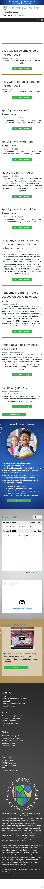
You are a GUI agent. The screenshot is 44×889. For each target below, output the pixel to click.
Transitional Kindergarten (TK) (14, 703)
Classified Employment (11, 718)
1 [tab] (19, 677)
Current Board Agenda (11, 736)
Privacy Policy (35, 869)
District (38, 572)
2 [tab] (22, 677)
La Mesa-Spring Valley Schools (18, 869)
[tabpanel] (22, 650)
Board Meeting (27, 527)
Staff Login (6, 872)
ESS (28, 572)
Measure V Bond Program (18, 172)
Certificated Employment (12, 716)
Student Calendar (9, 706)
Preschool (6, 701)
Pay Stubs (5, 725)
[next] (40, 517)
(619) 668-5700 (28, 862)
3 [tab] (25, 677)
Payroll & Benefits (9, 721)
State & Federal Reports (11, 738)
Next (42, 652)
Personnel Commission (11, 723)
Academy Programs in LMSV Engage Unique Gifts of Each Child (20, 296)
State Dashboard (8, 745)
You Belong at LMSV (14, 388)
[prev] (35, 517)
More (16, 667)
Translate (21, 15)
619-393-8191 (22, 865)
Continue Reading (22, 69)
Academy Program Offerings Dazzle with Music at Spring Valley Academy (20, 244)
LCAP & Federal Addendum (12, 741)
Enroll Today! (19, 501)
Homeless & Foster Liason (12, 743)
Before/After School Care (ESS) (14, 698)
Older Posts (14, 415)
